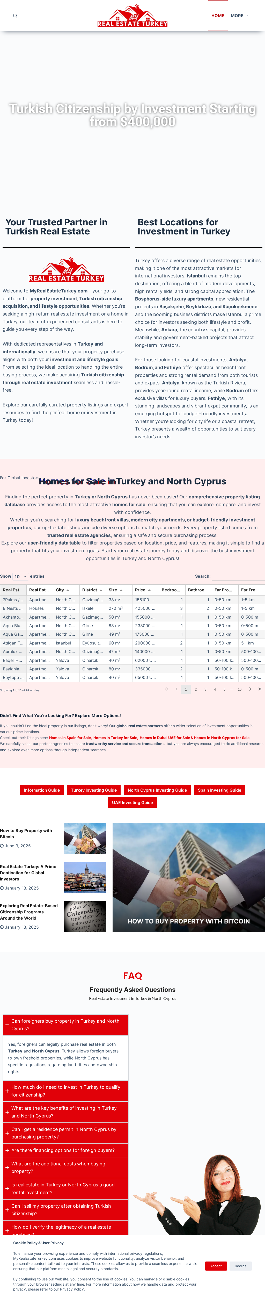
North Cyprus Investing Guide (157, 790)
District (89, 589)
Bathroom (198, 589)
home (217, 15)
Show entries (22, 576)
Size (113, 589)
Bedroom (171, 589)
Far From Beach (253, 589)
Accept (216, 1266)
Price (140, 589)
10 (239, 689)
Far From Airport (226, 589)
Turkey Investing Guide (94, 790)
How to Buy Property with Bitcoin (189, 921)
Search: (203, 576)
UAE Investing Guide (132, 802)
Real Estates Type (41, 589)
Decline (241, 1266)
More (237, 15)
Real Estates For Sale (15, 589)
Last (260, 689)
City (60, 589)
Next (250, 689)
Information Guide (42, 790)
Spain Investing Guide (219, 790)
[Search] (15, 16)
